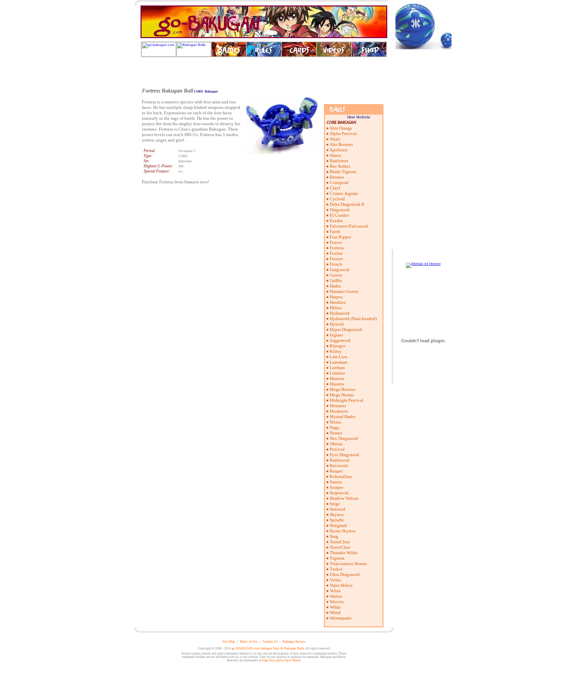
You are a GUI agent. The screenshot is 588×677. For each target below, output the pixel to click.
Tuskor (336, 569)
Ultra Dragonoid (345, 574)
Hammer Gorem (344, 291)
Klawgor (337, 345)
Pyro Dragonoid (344, 454)
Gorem (336, 275)
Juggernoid (340, 340)
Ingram (336, 334)
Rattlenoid (339, 460)
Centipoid (339, 182)
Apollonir (338, 149)
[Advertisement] (264, 72)
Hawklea (338, 302)
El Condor (339, 215)
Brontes (337, 177)
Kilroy (336, 351)
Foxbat (336, 253)
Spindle (337, 520)
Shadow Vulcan (344, 498)
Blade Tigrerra (343, 171)
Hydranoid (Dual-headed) (353, 318)
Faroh (335, 231)
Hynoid (337, 324)
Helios (336, 307)
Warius (336, 596)
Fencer (336, 242)
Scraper (336, 487)
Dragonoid (339, 209)
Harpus (336, 296)
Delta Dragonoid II (347, 204)
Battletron (339, 160)
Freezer (336, 258)
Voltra (335, 590)
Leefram (337, 367)
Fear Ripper (340, 237)
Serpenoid (339, 492)
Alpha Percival (343, 133)
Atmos (335, 155)
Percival (337, 449)
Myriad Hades (343, 416)
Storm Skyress (343, 530)
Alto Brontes (341, 144)
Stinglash (338, 525)
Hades (335, 285)
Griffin (336, 280)
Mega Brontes (343, 389)
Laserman (338, 362)
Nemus (336, 432)
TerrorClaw (340, 547)
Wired (335, 612)
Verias (335, 579)
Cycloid (337, 198)
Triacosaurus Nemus (348, 563)
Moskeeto (339, 411)
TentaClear (340, 541)
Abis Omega (340, 128)
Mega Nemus (342, 394)
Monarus (338, 405)
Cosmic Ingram (344, 193)
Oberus (336, 443)
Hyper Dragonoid (346, 329)
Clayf (335, 188)
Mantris (337, 383)
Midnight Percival (346, 400)
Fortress (337, 247)
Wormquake (341, 618)
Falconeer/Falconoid (349, 226)
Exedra (336, 220)
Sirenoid (337, 509)
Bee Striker (340, 166)
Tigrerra (337, 558)
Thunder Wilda (343, 552)
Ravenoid (339, 465)
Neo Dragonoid (344, 438)
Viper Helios (341, 585)
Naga (334, 427)
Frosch (336, 264)
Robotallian (341, 476)
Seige (335, 503)
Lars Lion (338, 356)
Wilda (335, 607)
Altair (334, 139)
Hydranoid (339, 313)
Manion (337, 378)
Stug (334, 536)
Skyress (337, 514)
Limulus (337, 373)
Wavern (337, 601)
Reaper (336, 471)
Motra (335, 422)
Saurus (336, 481)
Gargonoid (339, 269)
